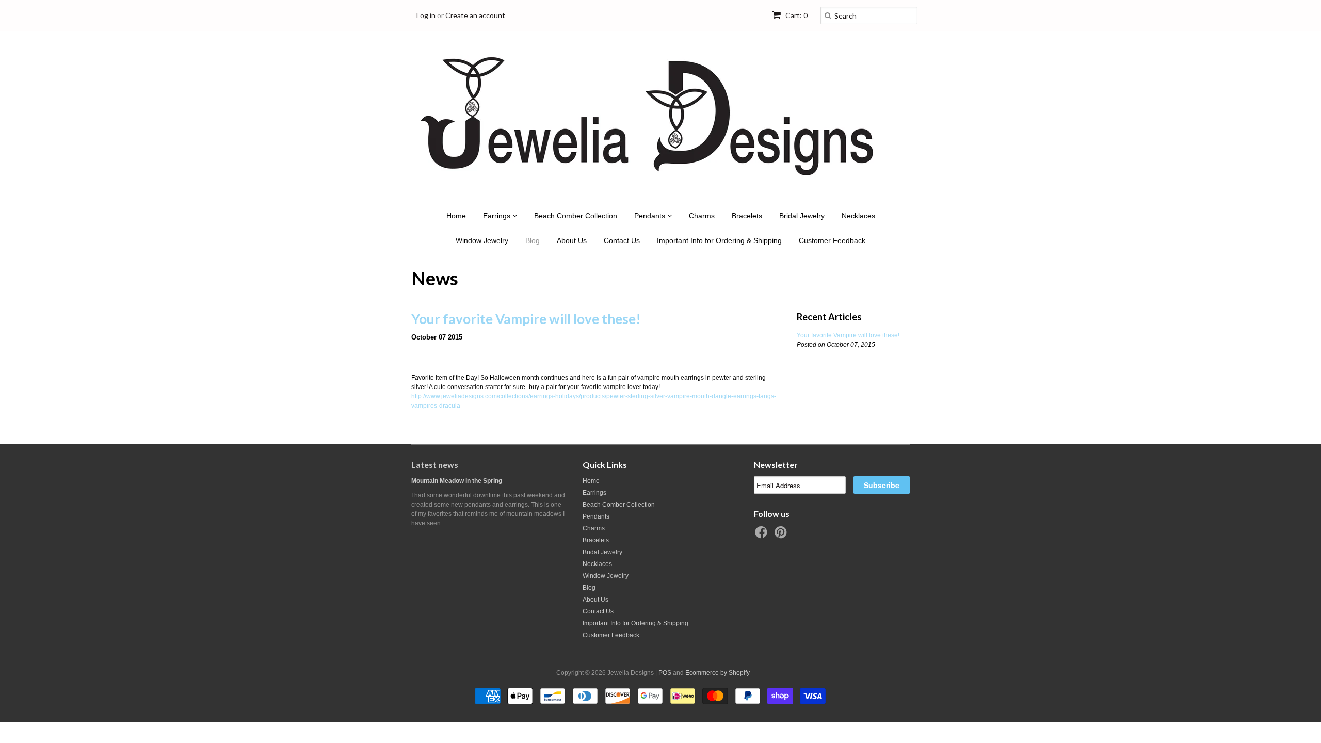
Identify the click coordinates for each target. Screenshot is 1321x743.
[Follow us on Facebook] (762, 535)
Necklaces (858, 216)
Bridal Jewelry (802, 216)
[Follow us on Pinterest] (782, 535)
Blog (532, 240)
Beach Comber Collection (575, 216)
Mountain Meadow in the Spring (456, 480)
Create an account (475, 15)
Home (456, 216)
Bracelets (747, 216)
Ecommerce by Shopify (717, 672)
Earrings (497, 216)
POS (664, 672)
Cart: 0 (796, 15)
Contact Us (622, 240)
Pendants (650, 216)
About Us (572, 240)
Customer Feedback (832, 240)
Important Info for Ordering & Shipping (719, 240)
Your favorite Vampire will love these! (526, 319)
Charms (702, 216)
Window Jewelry (482, 240)
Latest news (434, 465)
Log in (426, 15)
